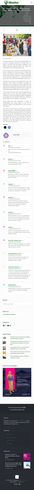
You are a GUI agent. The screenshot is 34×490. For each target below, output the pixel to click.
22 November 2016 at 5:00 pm (14, 147)
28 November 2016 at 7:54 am (14, 160)
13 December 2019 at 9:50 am (14, 228)
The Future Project (21, 420)
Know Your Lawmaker (11, 437)
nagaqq (10, 184)
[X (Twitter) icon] (16, 484)
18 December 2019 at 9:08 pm (14, 242)
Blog (27, 13)
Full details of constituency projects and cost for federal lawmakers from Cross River (19, 343)
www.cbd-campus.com (14, 240)
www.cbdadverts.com (14, 253)
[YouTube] (8, 326)
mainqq (10, 212)
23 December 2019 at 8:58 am (14, 268)
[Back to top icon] (17, 477)
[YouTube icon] (17, 484)
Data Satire (9, 434)
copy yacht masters (13, 267)
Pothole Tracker (10, 440)
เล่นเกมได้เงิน (11, 171)
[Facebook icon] (14, 484)
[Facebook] (4, 326)
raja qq (10, 227)
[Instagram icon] (19, 484)
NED (18, 481)
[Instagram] (10, 326)
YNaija (22, 481)
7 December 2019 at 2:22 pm (14, 185)
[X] (6, 326)
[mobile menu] (31, 2)
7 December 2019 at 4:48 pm (14, 199)
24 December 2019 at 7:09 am (14, 286)
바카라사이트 (12, 285)
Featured (26, 15)
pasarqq (10, 197)
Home (26, 12)
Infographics (9, 443)
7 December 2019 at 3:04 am (14, 172)
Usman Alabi (16, 134)
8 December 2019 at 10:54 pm (14, 213)
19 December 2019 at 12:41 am (14, 255)
